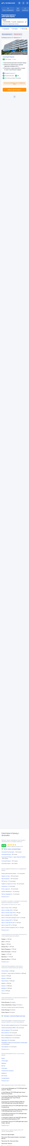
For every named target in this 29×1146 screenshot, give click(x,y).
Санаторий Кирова (8, 57)
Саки (2, 990)
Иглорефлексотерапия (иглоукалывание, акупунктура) (14, 1042)
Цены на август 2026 (6, 907)
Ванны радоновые (6, 34)
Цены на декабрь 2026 (6, 915)
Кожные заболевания (6, 891)
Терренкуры (4, 1040)
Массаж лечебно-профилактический (10, 1025)
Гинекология (4, 886)
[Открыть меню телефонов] (19, 3)
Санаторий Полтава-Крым (7, 852)
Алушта (3, 975)
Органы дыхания (5, 878)
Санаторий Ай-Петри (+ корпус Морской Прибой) (13, 857)
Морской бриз (4, 980)
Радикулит (3, 1063)
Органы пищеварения (6, 894)
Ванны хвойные (5, 1032)
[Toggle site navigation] (27, 3)
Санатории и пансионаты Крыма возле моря (14, 1016)
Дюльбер (3, 988)
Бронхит (3, 1065)
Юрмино (3, 985)
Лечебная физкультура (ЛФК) (8, 1027)
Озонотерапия (4, 1046)
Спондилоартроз (5, 1078)
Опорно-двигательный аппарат (8, 873)
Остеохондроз (4, 1060)
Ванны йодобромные (6, 1037)
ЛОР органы (4, 881)
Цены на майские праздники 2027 (9, 927)
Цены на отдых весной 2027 (8, 922)
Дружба (3, 983)
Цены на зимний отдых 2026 (8, 912)
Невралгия (4, 1073)
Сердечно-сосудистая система (8, 883)
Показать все (4, 896)
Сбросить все (17, 34)
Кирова (3, 978)
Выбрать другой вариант (14, 89)
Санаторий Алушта (6, 863)
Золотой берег (4, 970)
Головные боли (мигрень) (7, 1070)
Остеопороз (4, 1068)
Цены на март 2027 (6, 925)
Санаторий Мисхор (6, 854)
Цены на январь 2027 (6, 920)
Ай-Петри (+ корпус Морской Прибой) (10, 973)
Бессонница (4, 1075)
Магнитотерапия (5, 1030)
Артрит (3, 1058)
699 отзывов (8, 59)
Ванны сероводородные (7, 1035)
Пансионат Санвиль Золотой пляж (9, 1007)
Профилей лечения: (10, 73)
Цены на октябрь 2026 (6, 910)
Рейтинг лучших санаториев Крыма (12, 849)
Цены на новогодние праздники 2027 (10, 917)
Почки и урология (5, 888)
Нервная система (5, 876)
